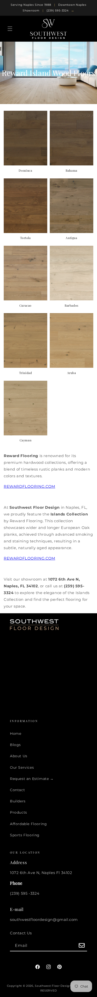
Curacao (25, 305)
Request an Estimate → (32, 778)
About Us (18, 756)
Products (18, 812)
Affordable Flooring (28, 824)
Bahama (71, 170)
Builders (18, 801)
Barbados (71, 305)
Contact (17, 790)
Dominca (25, 170)
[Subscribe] (81, 945)
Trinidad (25, 373)
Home (15, 733)
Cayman (26, 440)
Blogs (15, 745)
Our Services (22, 767)
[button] (9, 28)
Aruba (71, 373)
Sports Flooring (25, 835)
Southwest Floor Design (53, 986)
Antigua (71, 238)
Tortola (25, 238)
